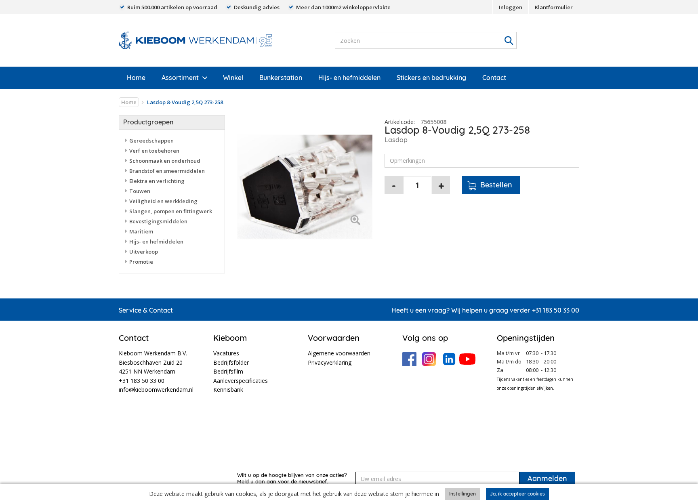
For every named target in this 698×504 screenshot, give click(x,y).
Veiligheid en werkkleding (163, 201)
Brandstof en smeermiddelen (167, 170)
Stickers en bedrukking (431, 78)
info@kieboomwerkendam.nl (156, 389)
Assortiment (180, 78)
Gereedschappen (151, 140)
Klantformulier (554, 7)
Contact (494, 78)
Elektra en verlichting (157, 181)
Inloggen (510, 7)
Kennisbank (228, 389)
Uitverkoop (143, 251)
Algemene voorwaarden (339, 353)
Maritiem (141, 231)
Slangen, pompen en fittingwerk (170, 211)
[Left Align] (355, 220)
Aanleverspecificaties (240, 380)
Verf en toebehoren (154, 150)
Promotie (141, 261)
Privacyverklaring (329, 362)
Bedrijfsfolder (231, 362)
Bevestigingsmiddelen (158, 221)
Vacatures (226, 353)
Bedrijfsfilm (228, 371)
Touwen (139, 191)
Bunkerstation (280, 78)
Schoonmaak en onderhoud (164, 160)
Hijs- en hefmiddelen (349, 78)
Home (136, 78)
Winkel (233, 78)
